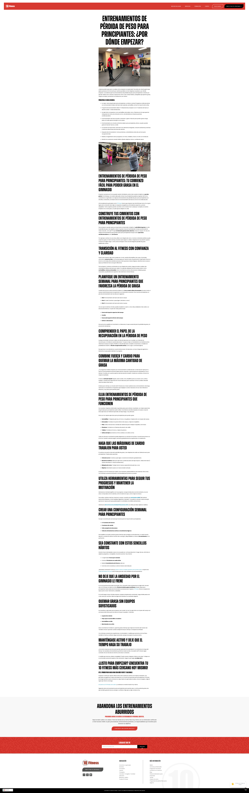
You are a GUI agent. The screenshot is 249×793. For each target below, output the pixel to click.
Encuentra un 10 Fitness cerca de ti (107, 684)
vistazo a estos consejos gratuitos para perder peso (128, 569)
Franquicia (122, 772)
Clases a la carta (154, 779)
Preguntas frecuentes (155, 768)
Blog (151, 772)
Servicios (121, 767)
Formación (122, 768)
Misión (151, 765)
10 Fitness (10, 6)
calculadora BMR (135, 497)
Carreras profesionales (156, 767)
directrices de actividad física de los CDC (116, 505)
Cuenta (121, 770)
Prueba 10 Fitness (123, 779)
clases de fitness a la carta (105, 571)
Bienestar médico (123, 777)
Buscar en (142, 747)
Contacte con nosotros (156, 770)
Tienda (151, 777)
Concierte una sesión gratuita (125, 728)
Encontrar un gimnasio (125, 765)
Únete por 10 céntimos (92, 769)
